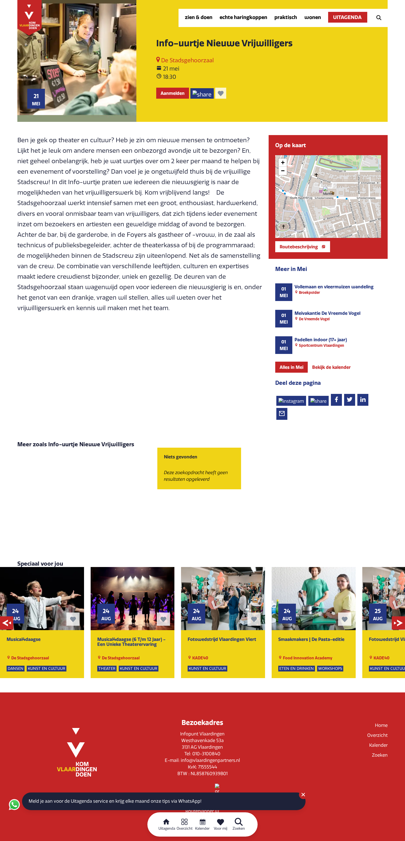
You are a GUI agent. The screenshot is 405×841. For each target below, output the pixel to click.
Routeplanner (200, 811)
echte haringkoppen (243, 17)
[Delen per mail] (281, 414)
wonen (312, 17)
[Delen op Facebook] (336, 400)
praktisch (285, 17)
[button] (328, 192)
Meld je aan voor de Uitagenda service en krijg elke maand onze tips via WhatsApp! (115, 801)
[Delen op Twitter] (349, 400)
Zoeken (380, 755)
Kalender (378, 745)
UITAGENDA (347, 17)
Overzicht (377, 735)
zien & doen (198, 17)
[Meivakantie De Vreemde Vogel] (328, 318)
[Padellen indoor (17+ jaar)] (328, 345)
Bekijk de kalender (331, 367)
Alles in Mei (291, 367)
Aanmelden (173, 93)
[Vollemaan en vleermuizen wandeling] (328, 292)
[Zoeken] (377, 17)
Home (381, 725)
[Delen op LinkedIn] (362, 400)
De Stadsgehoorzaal (187, 60)
